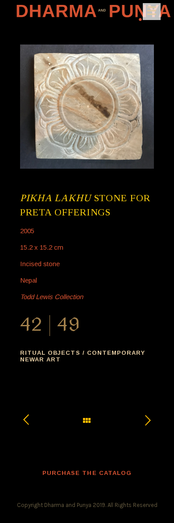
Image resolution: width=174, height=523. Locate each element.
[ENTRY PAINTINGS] (30, 420)
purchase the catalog (87, 473)
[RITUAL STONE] (143, 419)
